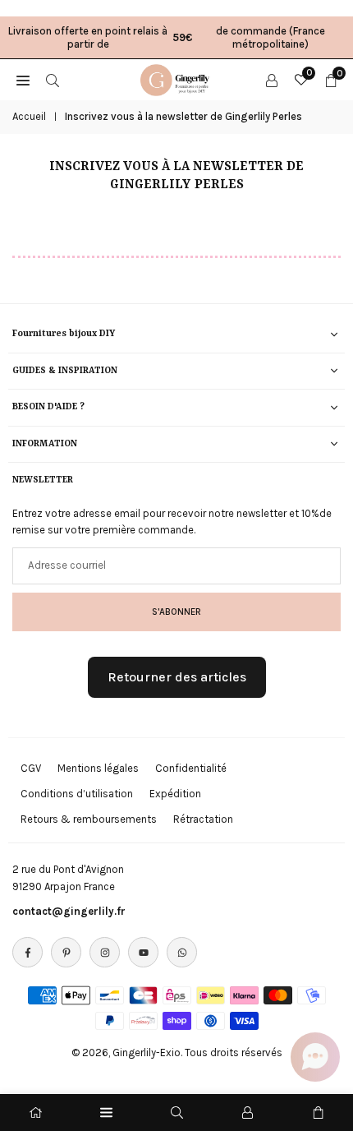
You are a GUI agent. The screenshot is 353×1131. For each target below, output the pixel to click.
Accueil (29, 116)
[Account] (272, 79)
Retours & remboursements (89, 819)
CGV (31, 768)
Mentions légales (98, 768)
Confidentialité (191, 768)
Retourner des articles (177, 677)
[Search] (52, 79)
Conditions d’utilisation (77, 793)
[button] (315, 1057)
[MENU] (23, 79)
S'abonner (176, 611)
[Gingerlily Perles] (177, 78)
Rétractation (203, 819)
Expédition (175, 793)
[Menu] (106, 1112)
